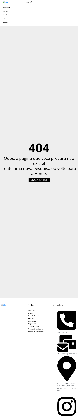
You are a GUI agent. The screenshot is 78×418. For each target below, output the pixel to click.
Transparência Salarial (35, 329)
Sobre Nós (6, 7)
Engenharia (32, 324)
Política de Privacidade (36, 331)
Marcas (5, 11)
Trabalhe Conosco (34, 326)
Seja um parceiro (9, 15)
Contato (5, 22)
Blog (4, 18)
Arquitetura (32, 321)
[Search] (31, 2)
